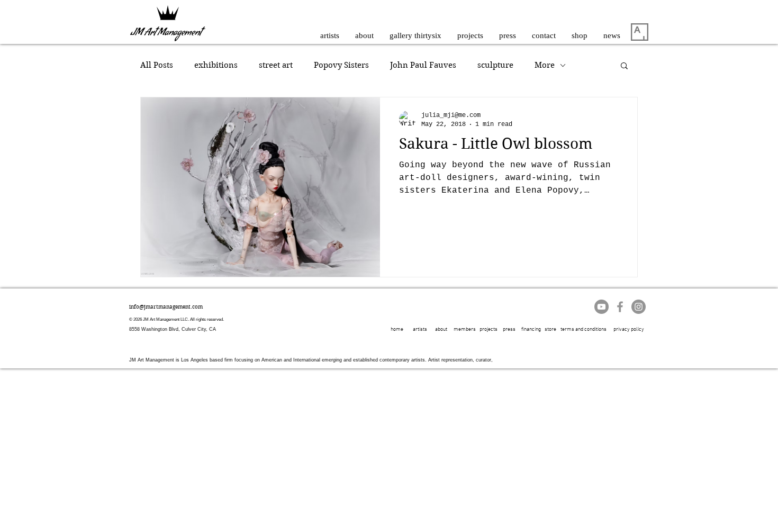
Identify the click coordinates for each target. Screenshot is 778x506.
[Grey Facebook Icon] (620, 307)
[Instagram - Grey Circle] (638, 307)
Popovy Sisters (341, 65)
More (545, 65)
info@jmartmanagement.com (166, 306)
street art (276, 65)
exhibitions (216, 65)
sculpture (495, 65)
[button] (624, 66)
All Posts (156, 65)
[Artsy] (639, 32)
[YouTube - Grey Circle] (601, 307)
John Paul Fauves (423, 65)
